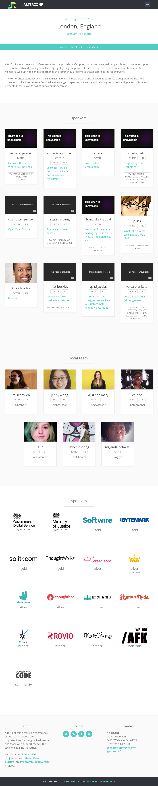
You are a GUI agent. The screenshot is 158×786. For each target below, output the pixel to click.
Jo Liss (137, 221)
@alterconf (114, 751)
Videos (64, 46)
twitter (20, 158)
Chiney (137, 395)
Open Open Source (19, 229)
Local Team (77, 46)
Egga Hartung (60, 219)
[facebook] (81, 734)
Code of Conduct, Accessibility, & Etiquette (87, 781)
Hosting (12, 298)
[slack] (74, 734)
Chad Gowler (137, 153)
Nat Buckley (59, 286)
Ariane (98, 153)
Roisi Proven (21, 395)
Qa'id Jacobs (98, 286)
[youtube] (89, 734)
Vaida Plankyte (136, 286)
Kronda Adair (21, 288)
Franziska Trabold (98, 219)
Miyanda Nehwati (117, 447)
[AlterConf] (12, 4)
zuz (40, 447)
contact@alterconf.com (121, 747)
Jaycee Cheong (79, 447)
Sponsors (92, 46)
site (65, 163)
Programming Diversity (34, 762)
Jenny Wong (59, 395)
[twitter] (66, 734)
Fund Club (28, 754)
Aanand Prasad (21, 153)
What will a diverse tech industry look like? (134, 234)
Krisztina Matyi (98, 395)
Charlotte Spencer (21, 219)
